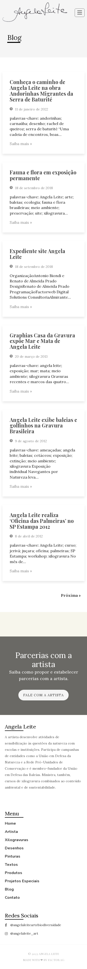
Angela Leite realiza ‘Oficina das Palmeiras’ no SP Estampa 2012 (42, 521)
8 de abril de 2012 (28, 536)
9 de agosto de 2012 (30, 441)
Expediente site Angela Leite (37, 254)
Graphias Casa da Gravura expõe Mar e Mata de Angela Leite (42, 341)
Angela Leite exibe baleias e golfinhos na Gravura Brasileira (43, 425)
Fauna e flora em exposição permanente (43, 175)
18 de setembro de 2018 (33, 188)
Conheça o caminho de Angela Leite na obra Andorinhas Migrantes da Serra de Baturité (41, 90)
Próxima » (71, 595)
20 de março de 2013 (31, 356)
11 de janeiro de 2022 (31, 109)
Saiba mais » (21, 143)
